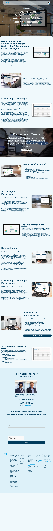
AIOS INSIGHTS (26, 8)
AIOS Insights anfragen (37, 335)
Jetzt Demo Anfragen (26, 149)
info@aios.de (27, 405)
